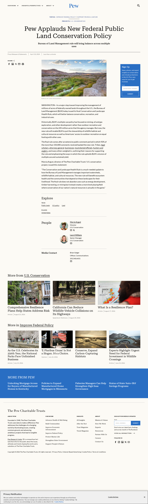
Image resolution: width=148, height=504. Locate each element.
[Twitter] (126, 442)
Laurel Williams (76, 235)
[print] (23, 64)
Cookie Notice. (59, 502)
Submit (130, 94)
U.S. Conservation (37, 275)
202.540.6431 (75, 258)
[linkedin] (12, 64)
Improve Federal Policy (37, 325)
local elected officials (83, 148)
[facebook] (9, 64)
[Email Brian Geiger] (71, 261)
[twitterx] (16, 64)
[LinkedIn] (122, 442)
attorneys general (56, 148)
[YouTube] (128, 442)
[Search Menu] (138, 5)
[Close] (144, 497)
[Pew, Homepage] (74, 5)
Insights (80, 416)
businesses (69, 148)
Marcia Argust (75, 222)
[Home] (26, 411)
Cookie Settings (113, 497)
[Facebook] (115, 442)
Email (123, 85)
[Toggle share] (139, 58)
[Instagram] (119, 442)
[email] (19, 64)
